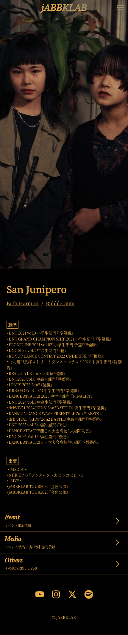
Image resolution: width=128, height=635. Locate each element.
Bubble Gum (60, 303)
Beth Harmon (23, 303)
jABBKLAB (64, 8)
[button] (120, 7)
